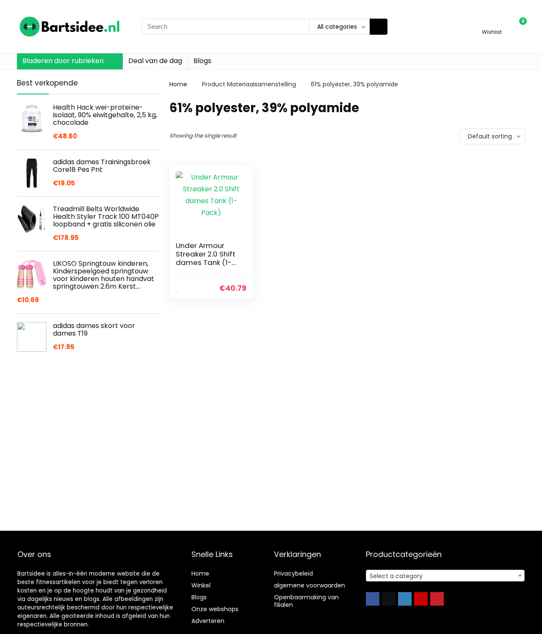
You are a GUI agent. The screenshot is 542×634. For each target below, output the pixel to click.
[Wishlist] (492, 23)
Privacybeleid (293, 573)
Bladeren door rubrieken (63, 61)
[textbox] (445, 576)
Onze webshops (214, 609)
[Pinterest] (437, 599)
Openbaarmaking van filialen (306, 601)
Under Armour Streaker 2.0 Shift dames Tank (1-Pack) (205, 258)
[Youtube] (421, 599)
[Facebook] (372, 599)
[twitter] (388, 599)
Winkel (200, 585)
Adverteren (207, 621)
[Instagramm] (405, 599)
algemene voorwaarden (309, 585)
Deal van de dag (155, 61)
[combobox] (445, 576)
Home (178, 84)
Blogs (202, 61)
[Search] (378, 27)
